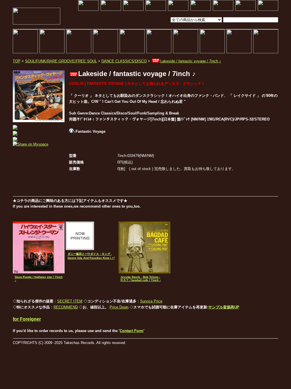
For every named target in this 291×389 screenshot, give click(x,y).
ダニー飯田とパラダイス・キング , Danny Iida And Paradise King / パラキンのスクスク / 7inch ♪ (91, 257)
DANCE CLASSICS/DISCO (124, 61)
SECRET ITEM (69, 301)
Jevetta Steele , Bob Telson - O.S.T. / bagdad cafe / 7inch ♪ (140, 278)
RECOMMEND (65, 307)
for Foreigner (27, 319)
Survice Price (151, 301)
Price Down (119, 307)
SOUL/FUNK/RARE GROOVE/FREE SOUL (61, 61)
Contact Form (132, 331)
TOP (16, 61)
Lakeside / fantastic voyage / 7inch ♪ (190, 61)
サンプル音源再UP (223, 307)
